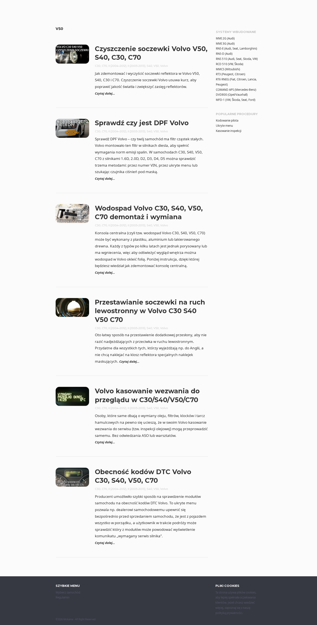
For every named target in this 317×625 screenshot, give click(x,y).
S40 (149, 65)
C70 (104, 65)
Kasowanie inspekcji (228, 131)
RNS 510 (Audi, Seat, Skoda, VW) (237, 59)
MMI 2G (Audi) (225, 38)
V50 (156, 65)
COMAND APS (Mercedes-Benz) (236, 90)
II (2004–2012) (117, 65)
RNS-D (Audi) (224, 54)
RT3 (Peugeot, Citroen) (230, 74)
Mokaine (68, 619)
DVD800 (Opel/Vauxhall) (232, 95)
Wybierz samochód (68, 592)
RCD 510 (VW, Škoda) (229, 64)
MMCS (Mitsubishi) (228, 69)
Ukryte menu (224, 126)
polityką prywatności (228, 613)
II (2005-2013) (136, 65)
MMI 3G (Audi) (225, 43)
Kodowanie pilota (227, 120)
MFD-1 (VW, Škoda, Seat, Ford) (235, 100)
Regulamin (62, 597)
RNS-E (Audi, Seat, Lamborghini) (236, 48)
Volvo (164, 65)
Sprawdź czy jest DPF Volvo (142, 123)
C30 (97, 65)
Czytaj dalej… (105, 93)
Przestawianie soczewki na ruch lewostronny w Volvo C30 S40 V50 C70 (150, 311)
